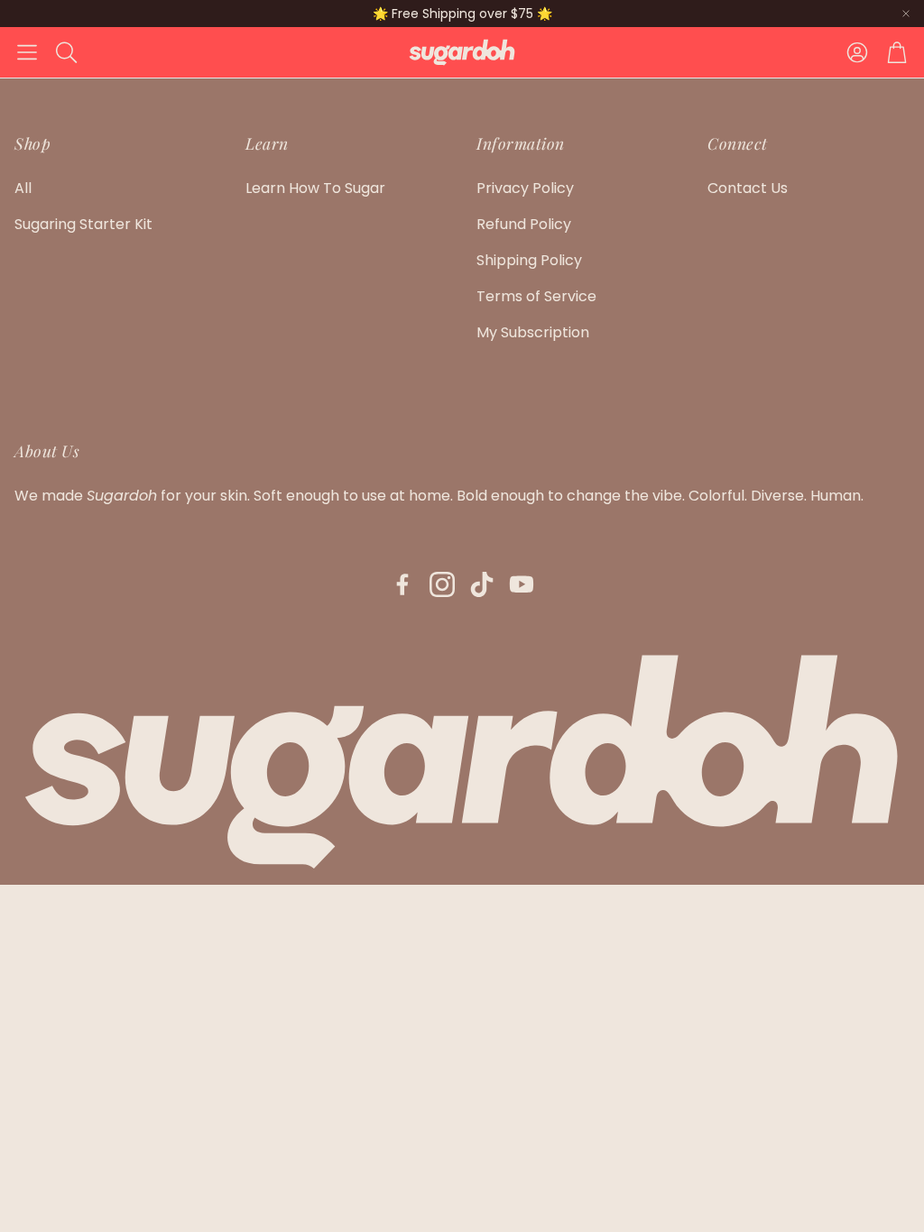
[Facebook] (402, 584)
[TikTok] (481, 584)
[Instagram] (442, 584)
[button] (27, 52)
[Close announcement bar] (905, 13)
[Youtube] (521, 584)
